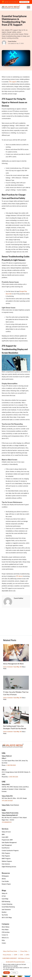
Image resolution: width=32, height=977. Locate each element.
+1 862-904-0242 (11, 765)
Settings (14, 972)
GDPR (15, 954)
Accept (6, 972)
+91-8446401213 (6, 822)
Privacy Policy (23, 951)
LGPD (27, 954)
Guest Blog (16, 666)
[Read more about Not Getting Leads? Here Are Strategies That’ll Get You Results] (16, 715)
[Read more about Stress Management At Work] (16, 652)
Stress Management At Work (13, 664)
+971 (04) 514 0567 (7, 800)
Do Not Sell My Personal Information (15, 962)
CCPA (21, 954)
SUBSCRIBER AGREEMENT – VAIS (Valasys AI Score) (16, 958)
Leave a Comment (8, 666)
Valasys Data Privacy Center (10, 951)
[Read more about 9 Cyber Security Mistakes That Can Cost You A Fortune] (16, 683)
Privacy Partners (7, 954)
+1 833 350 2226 (13, 776)
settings (12, 969)
